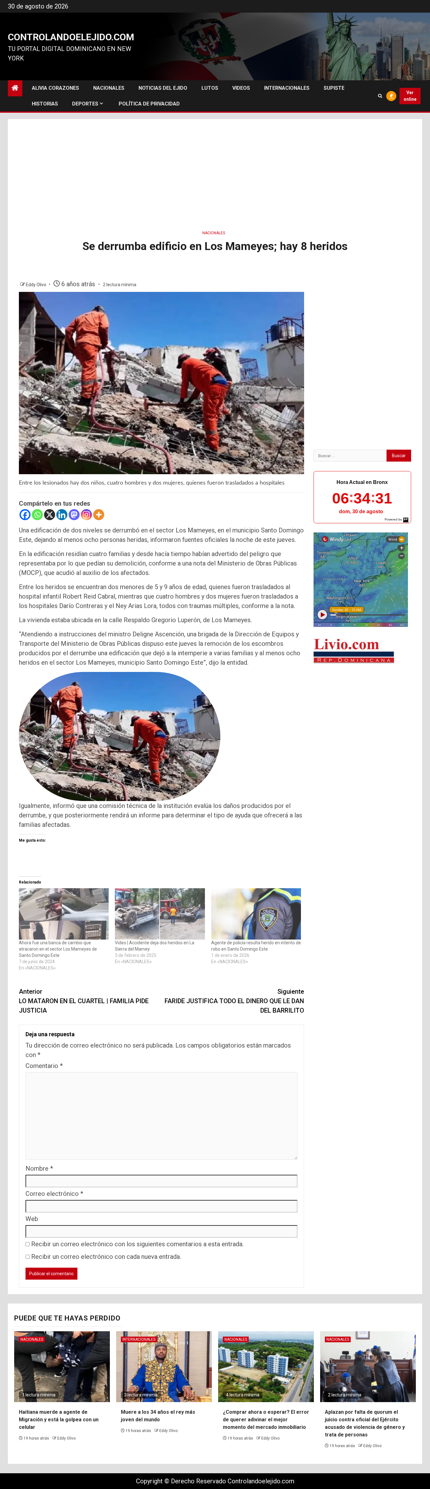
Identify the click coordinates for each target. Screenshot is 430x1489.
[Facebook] (25, 514)
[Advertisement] (215, 172)
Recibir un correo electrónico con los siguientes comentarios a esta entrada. (137, 1244)
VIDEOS (241, 88)
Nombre (39, 1168)
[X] (49, 514)
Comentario (44, 1066)
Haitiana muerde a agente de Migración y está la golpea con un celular (59, 1419)
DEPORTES (85, 104)
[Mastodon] (74, 514)
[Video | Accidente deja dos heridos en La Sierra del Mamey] (160, 914)
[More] (98, 514)
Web (31, 1219)
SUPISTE (334, 88)
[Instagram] (86, 514)
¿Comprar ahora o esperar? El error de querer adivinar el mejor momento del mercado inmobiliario (266, 1419)
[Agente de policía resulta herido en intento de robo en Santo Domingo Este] (256, 914)
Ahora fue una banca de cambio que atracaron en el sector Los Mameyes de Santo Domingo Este (58, 949)
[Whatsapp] (37, 514)
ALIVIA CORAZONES (55, 88)
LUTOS (209, 88)
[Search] (380, 96)
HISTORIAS (45, 104)
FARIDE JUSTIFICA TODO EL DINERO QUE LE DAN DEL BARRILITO (234, 1001)
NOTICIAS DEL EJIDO (163, 88)
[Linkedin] (61, 514)
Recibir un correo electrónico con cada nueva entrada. (106, 1256)
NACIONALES (108, 88)
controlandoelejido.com (71, 37)
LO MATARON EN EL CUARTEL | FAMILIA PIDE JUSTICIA (84, 1001)
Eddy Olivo (36, 284)
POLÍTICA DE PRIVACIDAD (149, 104)
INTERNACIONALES (286, 88)
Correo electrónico (54, 1193)
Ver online (410, 96)
